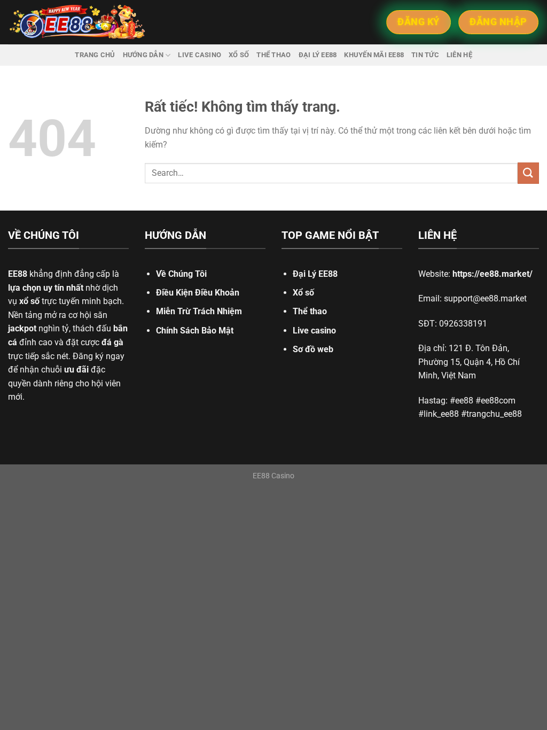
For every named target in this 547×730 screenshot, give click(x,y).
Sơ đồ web (313, 349)
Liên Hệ (459, 55)
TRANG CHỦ (95, 55)
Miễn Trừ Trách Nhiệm (199, 311)
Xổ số (239, 55)
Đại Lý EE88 (315, 274)
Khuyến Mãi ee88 (374, 55)
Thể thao (273, 55)
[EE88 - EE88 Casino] (77, 22)
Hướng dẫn (143, 55)
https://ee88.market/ (492, 274)
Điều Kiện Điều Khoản (197, 293)
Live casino (199, 55)
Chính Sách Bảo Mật (194, 330)
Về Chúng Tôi (181, 274)
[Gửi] (528, 172)
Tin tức (425, 55)
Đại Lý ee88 (318, 55)
